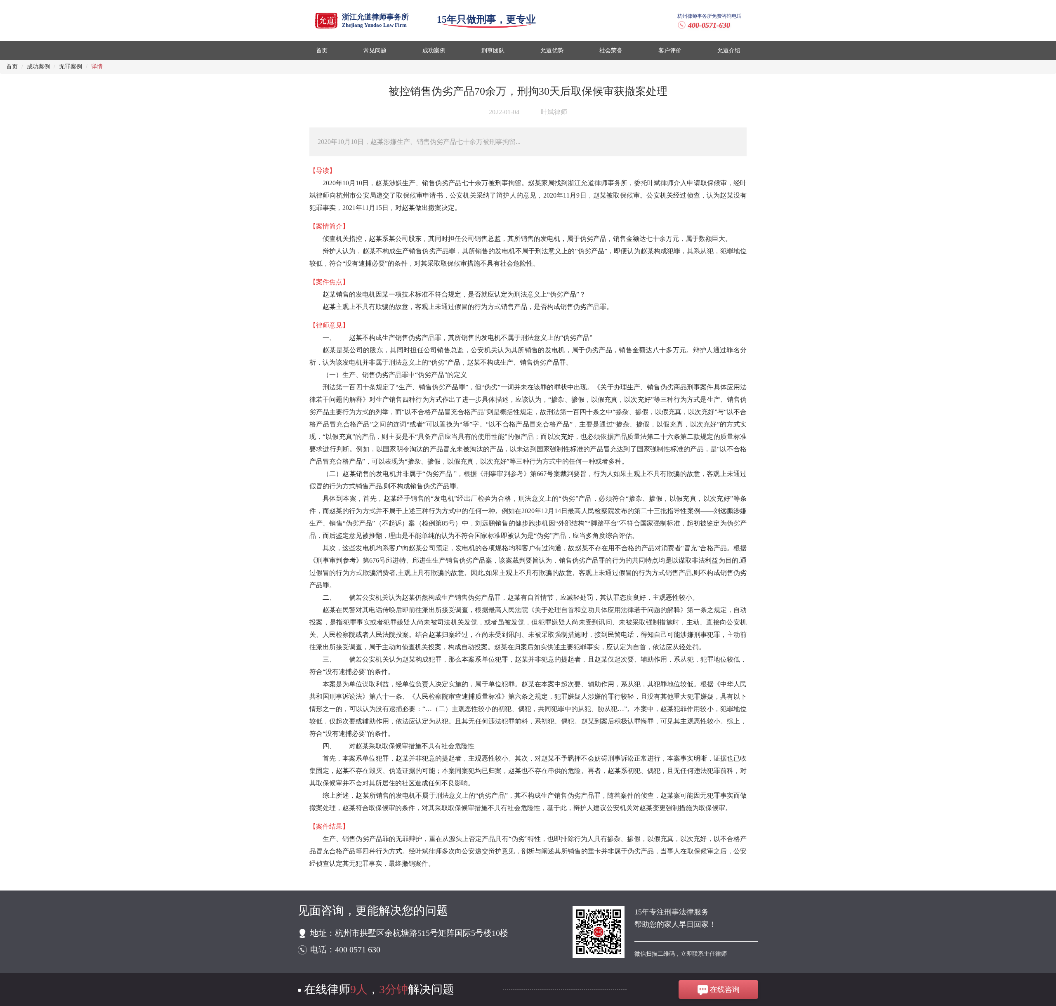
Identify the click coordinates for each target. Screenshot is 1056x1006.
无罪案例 (70, 67)
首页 (12, 67)
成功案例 (38, 67)
